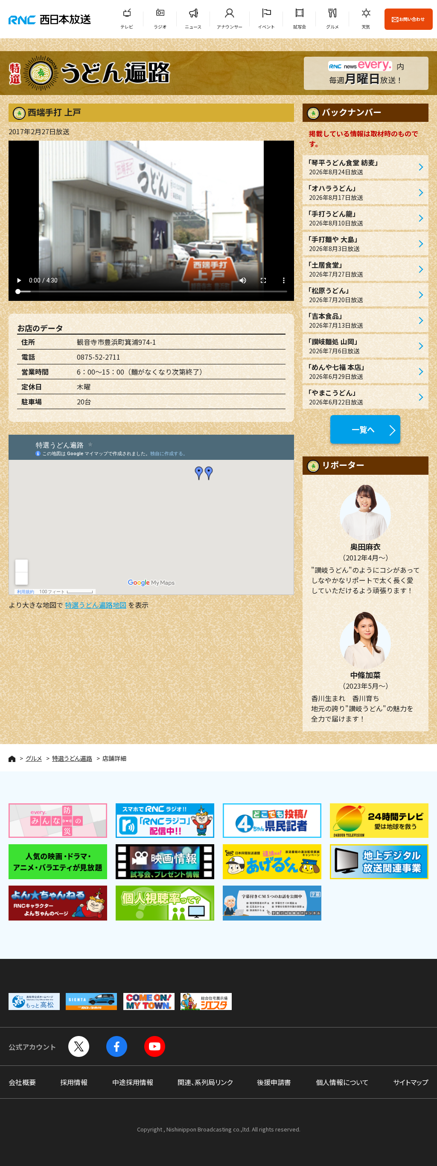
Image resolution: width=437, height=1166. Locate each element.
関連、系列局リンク (205, 1082)
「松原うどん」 (334, 294)
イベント (266, 26)
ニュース (193, 26)
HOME (12, 759)
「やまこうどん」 (334, 396)
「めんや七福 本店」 (336, 371)
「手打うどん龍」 (334, 217)
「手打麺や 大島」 (333, 243)
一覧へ (363, 429)
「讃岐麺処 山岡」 (333, 345)
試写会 (299, 26)
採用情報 (73, 1082)
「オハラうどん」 (334, 192)
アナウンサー (229, 26)
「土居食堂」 (334, 269)
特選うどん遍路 (72, 758)
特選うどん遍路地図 (95, 605)
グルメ (332, 26)
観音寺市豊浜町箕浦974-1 (116, 342)
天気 (365, 26)
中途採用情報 (132, 1082)
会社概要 (22, 1082)
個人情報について (342, 1082)
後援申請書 (274, 1082)
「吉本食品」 (334, 320)
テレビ (126, 26)
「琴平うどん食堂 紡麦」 (343, 166)
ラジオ (160, 26)
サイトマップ (410, 1082)
